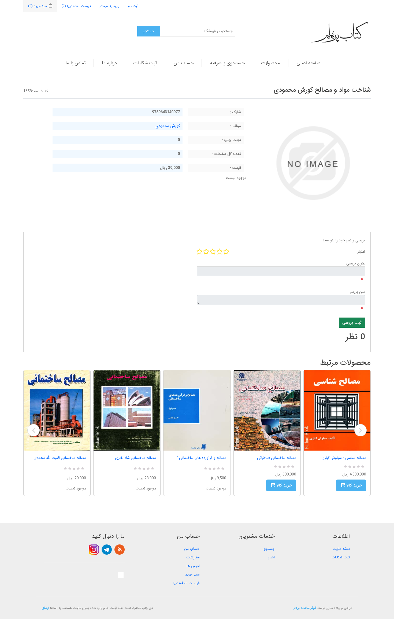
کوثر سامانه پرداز (305, 607)
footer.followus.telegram (107, 549)
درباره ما (109, 63)
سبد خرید (192, 574)
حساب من (183, 63)
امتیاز (361, 252)
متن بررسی (356, 292)
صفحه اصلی (308, 63)
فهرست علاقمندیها (186, 583)
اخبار (271, 557)
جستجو (269, 549)
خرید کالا (283, 485)
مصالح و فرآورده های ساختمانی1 (201, 458)
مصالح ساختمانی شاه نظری (135, 458)
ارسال (45, 607)
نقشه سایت (341, 549)
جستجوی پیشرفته (227, 63)
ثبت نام (133, 6)
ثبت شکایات (145, 63)
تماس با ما (75, 63)
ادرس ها (193, 566)
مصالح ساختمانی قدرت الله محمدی (60, 458)
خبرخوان (119, 549)
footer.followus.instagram (94, 549)
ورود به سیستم (109, 6)
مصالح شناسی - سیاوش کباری (343, 458)
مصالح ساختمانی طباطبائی (276, 458)
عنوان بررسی (355, 263)
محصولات (270, 63)
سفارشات (193, 557)
